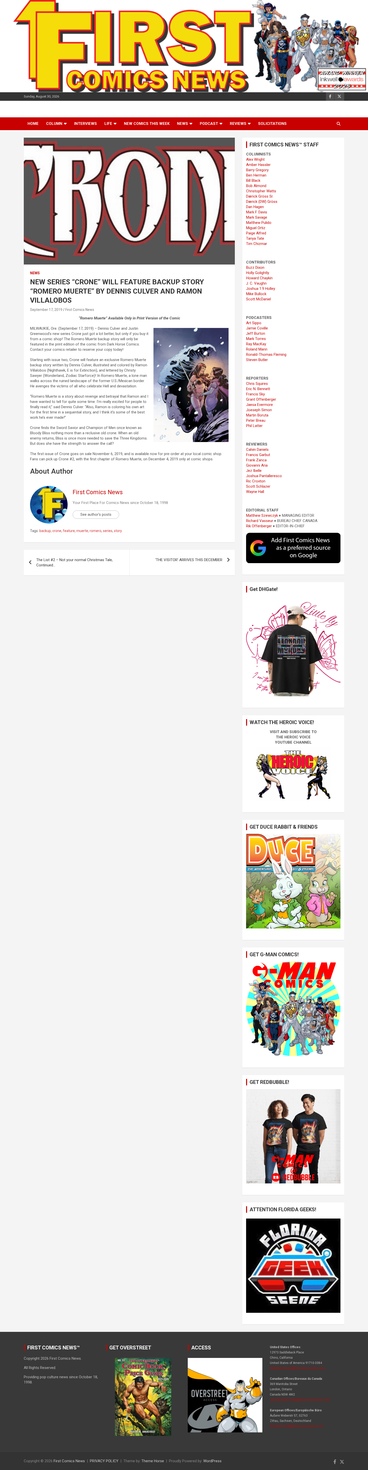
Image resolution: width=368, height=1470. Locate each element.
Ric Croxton (255, 481)
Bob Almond (256, 186)
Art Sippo (253, 323)
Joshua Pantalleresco (264, 476)
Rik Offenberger (259, 526)
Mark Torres (256, 338)
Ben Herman (256, 175)
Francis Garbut (258, 455)
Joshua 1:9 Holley (260, 288)
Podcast (209, 123)
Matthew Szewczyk (262, 515)
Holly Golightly (257, 273)
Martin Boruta (257, 415)
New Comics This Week (146, 123)
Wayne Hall (255, 491)
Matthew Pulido (258, 222)
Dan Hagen (255, 207)
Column (54, 123)
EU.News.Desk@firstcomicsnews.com (296, 1426)
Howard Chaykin (259, 278)
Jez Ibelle (254, 470)
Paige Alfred (256, 233)
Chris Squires (257, 383)
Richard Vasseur (259, 520)
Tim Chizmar (256, 243)
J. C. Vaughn (256, 283)
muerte (82, 531)
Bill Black (253, 180)
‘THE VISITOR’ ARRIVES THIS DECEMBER (188, 560)
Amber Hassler (258, 164)
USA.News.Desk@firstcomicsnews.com (297, 1368)
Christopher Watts (261, 191)
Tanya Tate (255, 238)
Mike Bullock (256, 294)
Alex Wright (255, 159)
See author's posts (95, 514)
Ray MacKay (256, 344)
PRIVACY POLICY (104, 1461)
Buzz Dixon (255, 267)
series (107, 531)
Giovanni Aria (257, 465)
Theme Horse (152, 1461)
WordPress (212, 1461)
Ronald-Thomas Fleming (266, 354)
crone (56, 531)
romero (95, 531)
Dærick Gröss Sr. (259, 196)
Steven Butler (257, 360)
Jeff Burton (255, 333)
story (118, 531)
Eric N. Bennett (258, 389)
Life (108, 123)
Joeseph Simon (259, 410)
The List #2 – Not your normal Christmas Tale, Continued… (74, 562)
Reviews (238, 123)
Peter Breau (255, 420)
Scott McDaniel (258, 299)
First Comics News (79, 310)
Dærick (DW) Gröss (261, 201)
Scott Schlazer (258, 486)
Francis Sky (255, 394)
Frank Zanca (256, 460)
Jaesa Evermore (259, 404)
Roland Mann (256, 349)
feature (69, 531)
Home (33, 123)
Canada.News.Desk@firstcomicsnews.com (300, 1400)
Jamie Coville (257, 328)
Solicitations (272, 123)
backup (45, 531)
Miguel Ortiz (255, 228)
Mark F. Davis (256, 212)
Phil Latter (254, 425)
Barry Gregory (257, 170)
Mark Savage (256, 217)
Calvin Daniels (257, 449)
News (182, 123)
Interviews (85, 123)
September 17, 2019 (46, 310)
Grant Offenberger (261, 399)
